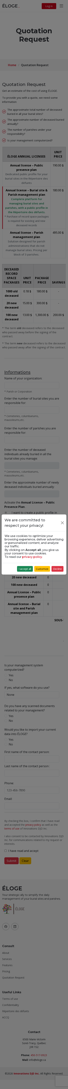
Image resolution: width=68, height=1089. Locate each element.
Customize (42, 569)
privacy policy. (32, 557)
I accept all (25, 569)
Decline (57, 569)
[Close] (62, 523)
